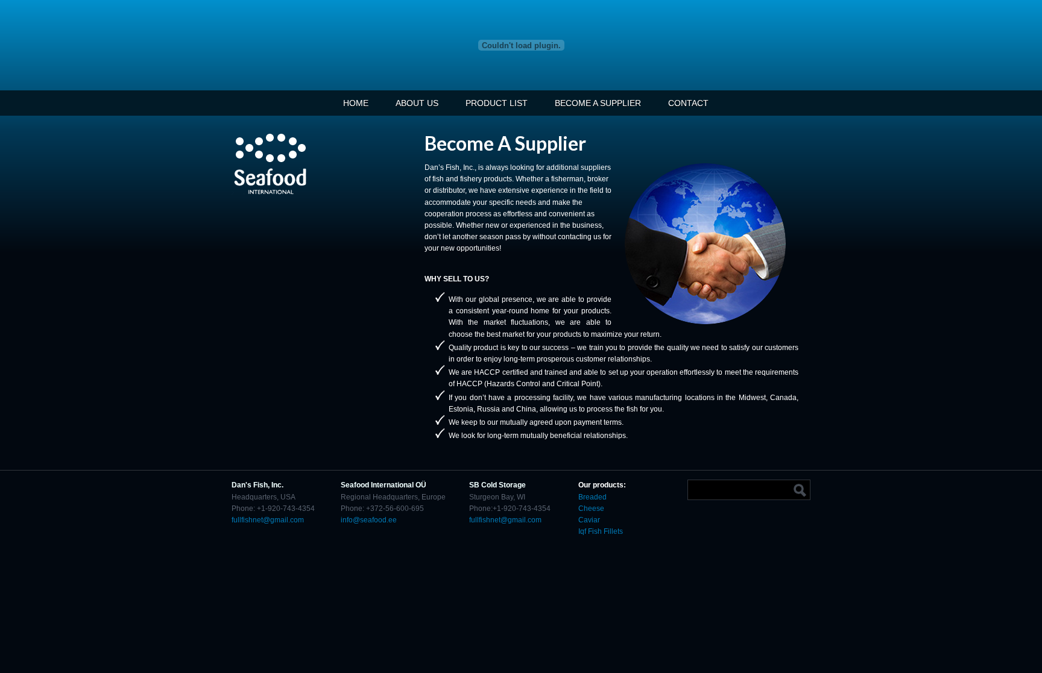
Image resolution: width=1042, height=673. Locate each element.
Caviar (590, 520)
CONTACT (688, 103)
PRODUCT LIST (497, 103)
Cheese (591, 508)
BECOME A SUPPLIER (598, 103)
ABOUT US (417, 103)
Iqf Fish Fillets (600, 531)
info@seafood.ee (369, 520)
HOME (355, 103)
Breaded (592, 497)
